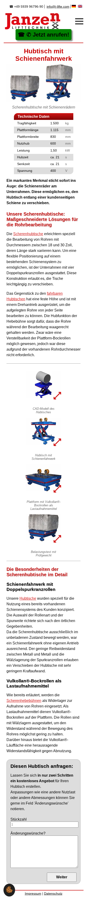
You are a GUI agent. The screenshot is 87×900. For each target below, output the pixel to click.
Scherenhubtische (28, 234)
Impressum (33, 893)
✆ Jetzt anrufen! (47, 34)
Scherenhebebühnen (23, 701)
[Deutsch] (74, 6)
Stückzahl (18, 819)
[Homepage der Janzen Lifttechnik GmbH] (33, 21)
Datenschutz (53, 893)
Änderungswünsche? (27, 833)
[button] (9, 892)
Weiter (61, 877)
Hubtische (27, 598)
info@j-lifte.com (58, 6)
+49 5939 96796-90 (28, 6)
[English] (80, 6)
